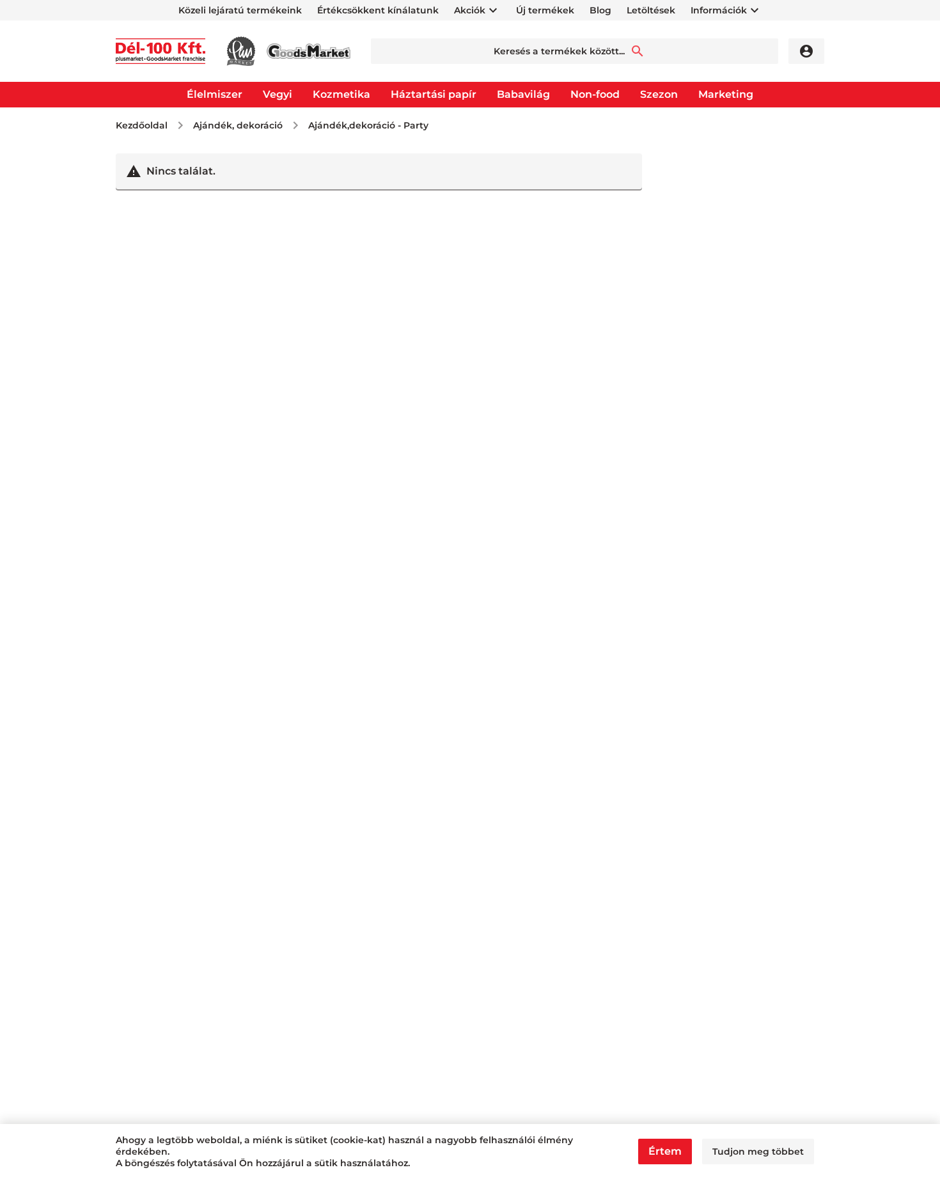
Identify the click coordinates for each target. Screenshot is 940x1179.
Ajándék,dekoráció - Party (368, 125)
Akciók (469, 10)
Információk (719, 10)
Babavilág (523, 94)
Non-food (595, 94)
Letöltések (651, 10)
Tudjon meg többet (758, 1151)
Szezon (659, 94)
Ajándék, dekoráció (238, 125)
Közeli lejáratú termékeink (240, 10)
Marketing (725, 94)
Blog (600, 10)
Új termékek (545, 10)
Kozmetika (341, 94)
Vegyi (277, 94)
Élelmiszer (214, 94)
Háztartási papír (433, 94)
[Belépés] (806, 51)
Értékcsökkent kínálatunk (378, 10)
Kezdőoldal (142, 125)
